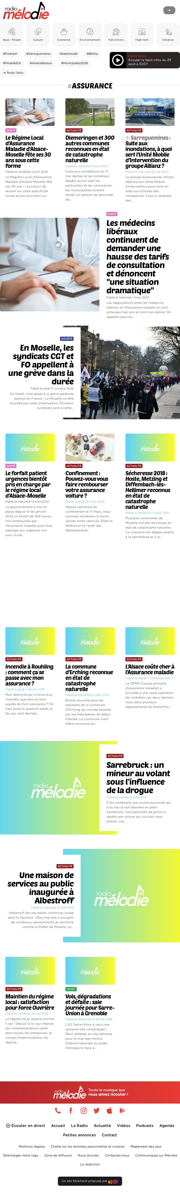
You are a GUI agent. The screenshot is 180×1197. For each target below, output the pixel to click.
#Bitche (92, 53)
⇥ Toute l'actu (13, 72)
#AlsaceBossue (41, 63)
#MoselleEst (12, 63)
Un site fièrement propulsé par (85, 1181)
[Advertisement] (90, 583)
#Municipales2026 (74, 63)
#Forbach (10, 53)
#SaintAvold (69, 53)
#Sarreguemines (38, 53)
